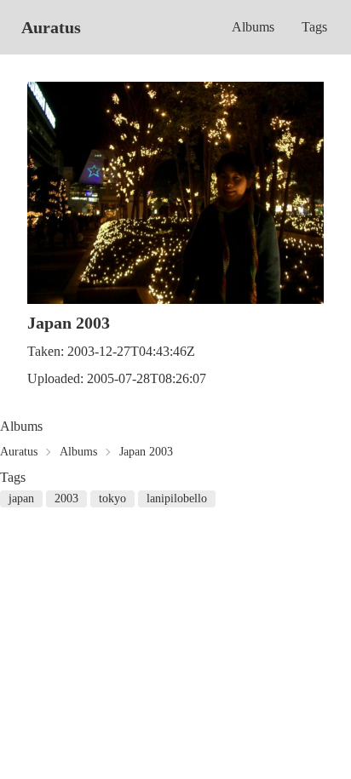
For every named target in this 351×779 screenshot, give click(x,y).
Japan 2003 (146, 451)
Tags (314, 27)
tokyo (112, 498)
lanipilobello (177, 498)
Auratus (51, 27)
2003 (66, 498)
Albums (253, 27)
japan (21, 498)
